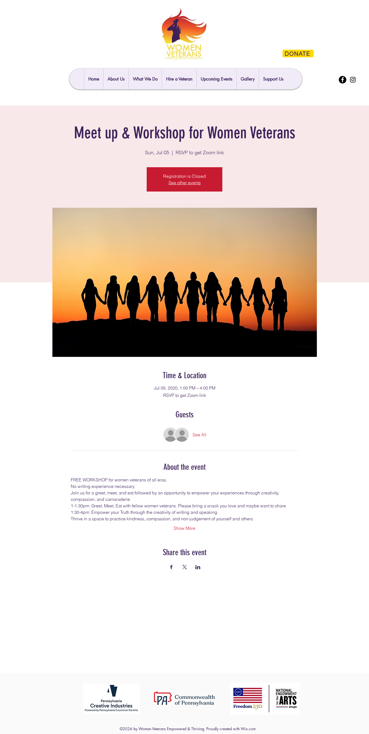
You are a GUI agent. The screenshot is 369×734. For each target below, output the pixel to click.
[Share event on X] (184, 567)
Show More (184, 528)
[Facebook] (342, 79)
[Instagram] (353, 79)
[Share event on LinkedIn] (197, 567)
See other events (185, 182)
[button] (273, 79)
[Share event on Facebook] (171, 567)
